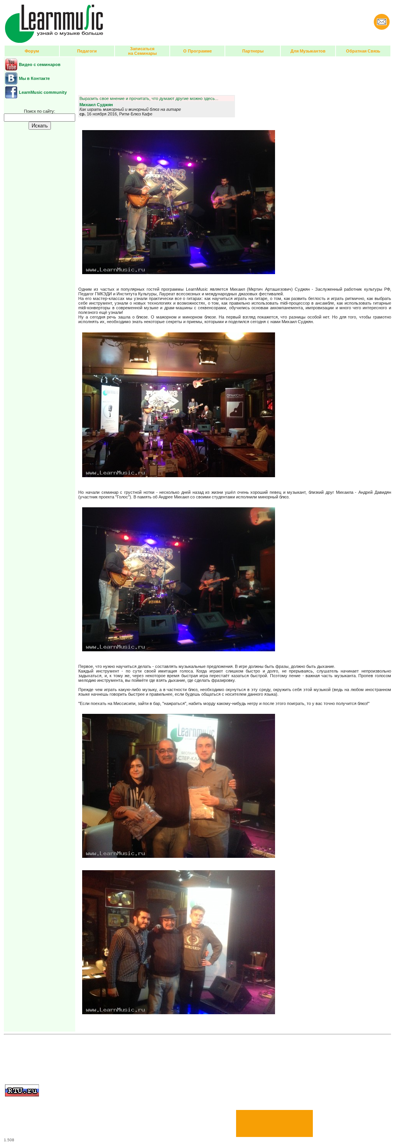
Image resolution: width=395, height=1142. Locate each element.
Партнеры (252, 51)
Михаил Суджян (96, 104)
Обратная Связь (363, 51)
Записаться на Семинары (142, 51)
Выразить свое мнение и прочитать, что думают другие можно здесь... (148, 98)
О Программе (197, 51)
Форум (32, 51)
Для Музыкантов (308, 51)
